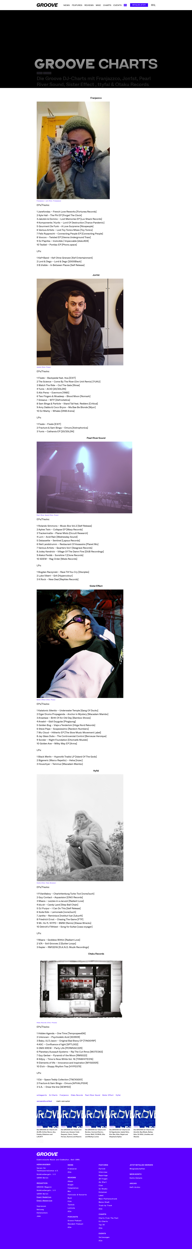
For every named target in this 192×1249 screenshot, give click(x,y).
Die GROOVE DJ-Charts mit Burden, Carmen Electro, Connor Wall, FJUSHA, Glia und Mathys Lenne (95, 1133)
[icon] (153, 5)
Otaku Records (77, 1095)
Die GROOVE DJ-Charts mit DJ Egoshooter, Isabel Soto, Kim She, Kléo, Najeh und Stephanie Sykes (119, 1133)
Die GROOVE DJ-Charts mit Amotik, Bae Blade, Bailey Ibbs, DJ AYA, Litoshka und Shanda (144, 1133)
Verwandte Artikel (44, 1101)
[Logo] (47, 5)
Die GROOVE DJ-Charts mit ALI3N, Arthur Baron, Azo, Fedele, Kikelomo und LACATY (47, 1133)
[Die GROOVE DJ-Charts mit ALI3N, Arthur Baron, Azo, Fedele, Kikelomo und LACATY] (47, 1117)
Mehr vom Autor (63, 1101)
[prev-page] (38, 1141)
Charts (39, 73)
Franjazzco (64, 1095)
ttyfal (118, 1095)
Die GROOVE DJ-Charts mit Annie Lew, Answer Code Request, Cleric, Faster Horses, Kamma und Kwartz (71, 1133)
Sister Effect (107, 1095)
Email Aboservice (44, 1201)
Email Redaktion (44, 1197)
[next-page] (41, 1141)
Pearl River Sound (92, 1095)
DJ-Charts (47, 73)
